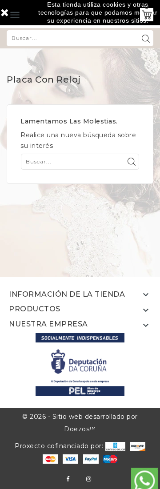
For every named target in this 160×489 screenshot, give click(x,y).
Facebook (68, 479)
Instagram (88, 479)
